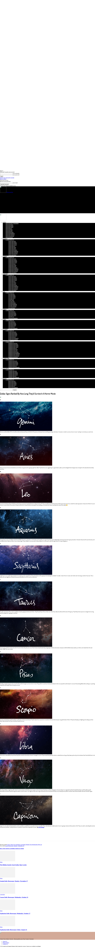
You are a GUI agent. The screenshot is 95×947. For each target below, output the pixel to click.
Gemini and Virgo (12, 265)
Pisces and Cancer (12, 385)
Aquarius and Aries (12, 371)
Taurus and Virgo (12, 247)
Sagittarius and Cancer (13, 347)
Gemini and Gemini (12, 261)
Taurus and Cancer (12, 245)
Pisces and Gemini (12, 383)
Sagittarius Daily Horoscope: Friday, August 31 (13, 929)
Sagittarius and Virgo (13, 349)
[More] (48, 836)
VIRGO (4, 309)
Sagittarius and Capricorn (13, 354)
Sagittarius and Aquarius (13, 356)
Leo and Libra (11, 301)
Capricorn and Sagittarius (13, 367)
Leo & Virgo (11, 300)
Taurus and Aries (12, 241)
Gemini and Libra (12, 266)
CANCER (5, 274)
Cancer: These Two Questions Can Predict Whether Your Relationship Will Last (24, 844)
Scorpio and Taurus (12, 333)
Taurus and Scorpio (12, 250)
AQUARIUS (6, 368)
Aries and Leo (9, 228)
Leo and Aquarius (12, 306)
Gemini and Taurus (12, 260)
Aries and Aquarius (10, 236)
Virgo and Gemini (12, 314)
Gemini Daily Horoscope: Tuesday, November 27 (14, 881)
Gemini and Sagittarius (13, 269)
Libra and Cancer (12, 325)
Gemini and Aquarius (13, 271)
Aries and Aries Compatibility (12, 223)
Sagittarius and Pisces (13, 357)
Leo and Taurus (11, 295)
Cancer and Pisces (12, 290)
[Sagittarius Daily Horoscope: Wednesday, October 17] (7, 909)
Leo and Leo (11, 299)
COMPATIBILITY (10, 239)
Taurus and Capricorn (13, 252)
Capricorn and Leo (12, 366)
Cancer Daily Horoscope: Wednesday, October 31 (14, 897)
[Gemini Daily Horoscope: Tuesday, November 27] (7, 877)
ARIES (4, 222)
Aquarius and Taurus (13, 372)
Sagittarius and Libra (12, 350)
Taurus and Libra (12, 248)
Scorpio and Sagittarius (13, 338)
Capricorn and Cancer (13, 364)
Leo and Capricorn (12, 305)
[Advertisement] (47, 203)
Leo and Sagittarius (12, 304)
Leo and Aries (11, 294)
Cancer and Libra (12, 284)
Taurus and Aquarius (12, 253)
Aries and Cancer (9, 227)
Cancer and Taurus (12, 277)
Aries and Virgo (9, 229)
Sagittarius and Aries (12, 343)
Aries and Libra (9, 231)
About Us (5, 941)
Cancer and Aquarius (13, 289)
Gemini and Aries (12, 258)
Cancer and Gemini (12, 279)
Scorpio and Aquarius (13, 339)
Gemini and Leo (12, 263)
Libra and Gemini (12, 324)
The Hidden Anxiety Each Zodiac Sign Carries (13, 865)
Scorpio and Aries (12, 332)
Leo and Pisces (11, 308)
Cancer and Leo (11, 281)
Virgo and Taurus (12, 313)
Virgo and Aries (11, 311)
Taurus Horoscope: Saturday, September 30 (14, 845)
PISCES (4, 378)
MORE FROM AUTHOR (17, 848)
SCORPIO (5, 329)
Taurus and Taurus (12, 242)
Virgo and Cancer (12, 315)
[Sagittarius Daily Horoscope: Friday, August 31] (7, 925)
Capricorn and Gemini (13, 363)
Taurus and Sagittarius (13, 251)
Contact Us (5, 944)
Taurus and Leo (11, 246)
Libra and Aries (11, 321)
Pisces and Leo (11, 386)
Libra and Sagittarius (12, 328)
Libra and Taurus (12, 323)
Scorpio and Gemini (12, 334)
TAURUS (5, 238)
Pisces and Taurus (12, 382)
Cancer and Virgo (12, 282)
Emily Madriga (41, 827)
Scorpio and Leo (12, 337)
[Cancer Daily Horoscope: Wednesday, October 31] (7, 893)
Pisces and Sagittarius (13, 387)
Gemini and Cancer (12, 262)
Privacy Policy (3, 179)
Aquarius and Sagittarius (13, 377)
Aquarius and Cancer (13, 374)
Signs (1, 862)
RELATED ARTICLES (5, 848)
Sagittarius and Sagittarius (14, 353)
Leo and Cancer (11, 298)
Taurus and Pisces (12, 255)
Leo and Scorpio (12, 303)
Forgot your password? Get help (7, 177)
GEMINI (5, 256)
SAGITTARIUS (6, 340)
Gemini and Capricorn (13, 270)
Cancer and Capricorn (13, 287)
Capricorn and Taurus (13, 362)
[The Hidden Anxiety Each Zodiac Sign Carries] (7, 860)
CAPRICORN (6, 358)
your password (16, 174)
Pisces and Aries (12, 381)
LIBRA (4, 319)
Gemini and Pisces (12, 272)
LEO (4, 291)
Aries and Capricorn (10, 234)
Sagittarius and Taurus (13, 344)
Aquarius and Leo (12, 376)
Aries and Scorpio (9, 232)
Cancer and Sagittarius (13, 286)
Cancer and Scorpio (12, 285)
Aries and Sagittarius (10, 233)
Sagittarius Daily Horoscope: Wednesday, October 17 (15, 913)
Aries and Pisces (9, 237)
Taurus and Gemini (12, 243)
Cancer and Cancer (12, 280)
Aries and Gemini (9, 226)
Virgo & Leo (11, 316)
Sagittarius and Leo (12, 348)
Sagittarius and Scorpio (13, 352)
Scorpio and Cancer (12, 335)
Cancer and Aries (12, 276)
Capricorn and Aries (12, 361)
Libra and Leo (11, 327)
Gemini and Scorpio (12, 267)
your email (15, 182)
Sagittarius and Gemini (13, 345)
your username (16, 173)
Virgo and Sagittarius (13, 318)
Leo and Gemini (12, 296)
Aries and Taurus (9, 224)
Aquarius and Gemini (13, 373)
